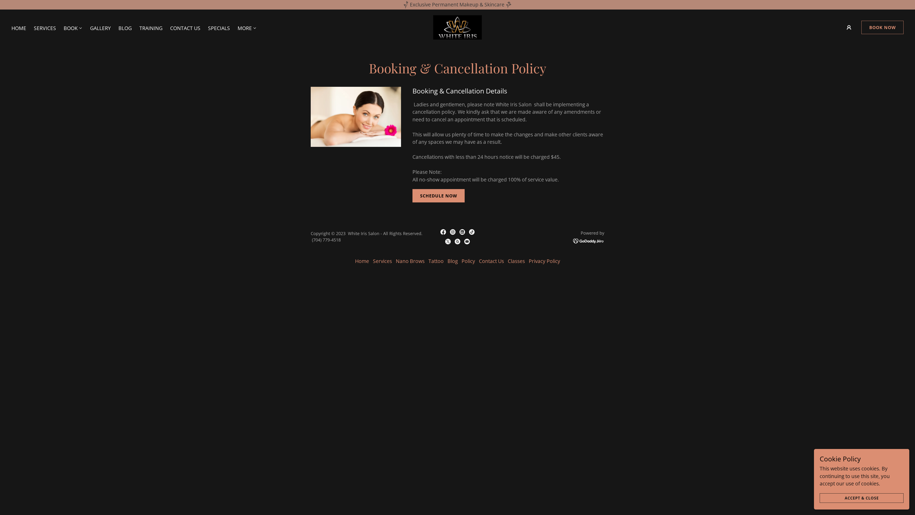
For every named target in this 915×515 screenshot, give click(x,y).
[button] (73, 28)
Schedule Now (438, 196)
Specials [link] (219, 28)
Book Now (882, 27)
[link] (457, 27)
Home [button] (362, 261)
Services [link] (45, 28)
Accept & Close (862, 497)
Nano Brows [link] (410, 261)
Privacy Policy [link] (544, 261)
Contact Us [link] (185, 28)
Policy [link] (468, 261)
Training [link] (151, 28)
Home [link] (18, 28)
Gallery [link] (100, 28)
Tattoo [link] (436, 261)
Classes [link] (516, 261)
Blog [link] (125, 28)
